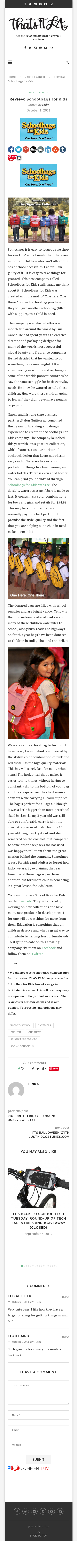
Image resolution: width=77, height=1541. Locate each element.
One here (15, 1032)
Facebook (49, 948)
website (26, 901)
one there (34, 1032)
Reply (65, 1297)
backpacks (44, 1025)
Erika (45, 105)
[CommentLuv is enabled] (29, 1467)
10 (55, 1266)
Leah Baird (18, 1336)
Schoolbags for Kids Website (29, 485)
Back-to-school (20, 1025)
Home (12, 76)
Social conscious (22, 1046)
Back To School (35, 76)
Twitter (37, 953)
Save (55, 1068)
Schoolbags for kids (23, 1039)
